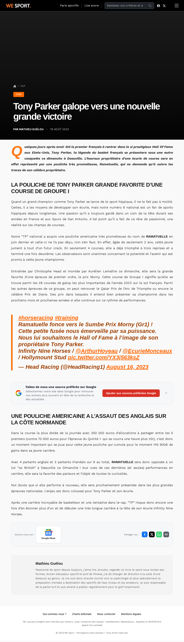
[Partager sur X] (152, 534)
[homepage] (18, 5)
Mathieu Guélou (49, 563)
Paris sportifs (69, 5)
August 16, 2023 (127, 367)
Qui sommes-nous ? (54, 613)
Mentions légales (131, 613)
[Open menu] (176, 5)
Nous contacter (106, 613)
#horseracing (35, 318)
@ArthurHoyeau (96, 351)
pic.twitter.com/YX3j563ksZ (103, 357)
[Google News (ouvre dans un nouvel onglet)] (48, 534)
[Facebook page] (158, 5)
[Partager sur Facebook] (145, 534)
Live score (91, 5)
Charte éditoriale (81, 613)
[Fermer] (166, 393)
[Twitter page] (164, 5)
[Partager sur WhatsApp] (159, 534)
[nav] (14, 86)
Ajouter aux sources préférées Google (131, 393)
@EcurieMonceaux (147, 351)
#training (66, 318)
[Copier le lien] (166, 534)
